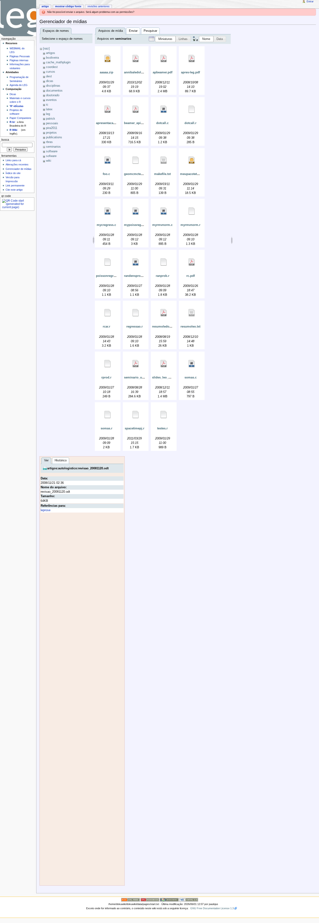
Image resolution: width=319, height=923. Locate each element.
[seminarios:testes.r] (163, 414)
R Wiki (13, 129)
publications (54, 137)
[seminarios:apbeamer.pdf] (163, 58)
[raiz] (46, 48)
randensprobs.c (135, 276)
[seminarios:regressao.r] (135, 312)
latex (49, 109)
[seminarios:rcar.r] (107, 312)
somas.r (106, 428)
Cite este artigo (14, 189)
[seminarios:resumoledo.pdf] (163, 312)
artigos (50, 53)
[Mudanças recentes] (130, 899)
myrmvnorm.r (190, 225)
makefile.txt (162, 174)
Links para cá (13, 160)
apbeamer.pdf (162, 72)
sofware (51, 156)
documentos (54, 90)
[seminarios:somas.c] (191, 363)
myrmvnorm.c (162, 225)
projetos (51, 132)
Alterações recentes (17, 164)
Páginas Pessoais (20, 56)
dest (49, 76)
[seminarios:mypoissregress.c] (135, 211)
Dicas (13, 94)
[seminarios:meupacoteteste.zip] (191, 160)
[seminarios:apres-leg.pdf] (191, 58)
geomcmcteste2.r (136, 174)
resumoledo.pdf (163, 326)
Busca (5, 139)
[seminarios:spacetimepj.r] (135, 414)
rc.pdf (190, 276)
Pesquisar (150, 30)
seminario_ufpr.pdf (137, 377)
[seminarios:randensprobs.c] (135, 262)
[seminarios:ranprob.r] (163, 262)
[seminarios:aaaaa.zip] (107, 58)
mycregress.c (106, 225)
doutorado (52, 95)
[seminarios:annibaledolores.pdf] (135, 58)
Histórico (61, 460)
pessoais (52, 123)
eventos (51, 100)
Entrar (310, 1)
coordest (52, 67)
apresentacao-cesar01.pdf (114, 123)
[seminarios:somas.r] (107, 414)
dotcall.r (190, 123)
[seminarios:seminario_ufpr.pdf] (135, 363)
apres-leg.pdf (190, 72)
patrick (50, 118)
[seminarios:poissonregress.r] (107, 262)
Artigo (45, 6)
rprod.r (106, 377)
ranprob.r (162, 276)
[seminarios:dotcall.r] (191, 109)
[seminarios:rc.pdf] (191, 262)
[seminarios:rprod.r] (107, 363)
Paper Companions (20, 118)
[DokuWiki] (169, 899)
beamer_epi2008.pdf (138, 123)
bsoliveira (52, 57)
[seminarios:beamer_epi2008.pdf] (135, 109)
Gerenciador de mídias (19, 168)
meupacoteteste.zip (194, 174)
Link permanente (15, 185)
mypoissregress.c (137, 225)
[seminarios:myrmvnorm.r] (191, 211)
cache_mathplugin (58, 62)
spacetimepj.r (134, 428)
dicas (49, 81)
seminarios (53, 146)
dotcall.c (162, 123)
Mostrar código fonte (68, 6)
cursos (50, 71)
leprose (45, 510)
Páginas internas (19, 60)
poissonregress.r (108, 276)
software (51, 151)
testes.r (162, 428)
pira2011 (51, 128)
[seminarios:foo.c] (107, 160)
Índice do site (13, 173)
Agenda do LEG (19, 85)
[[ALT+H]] (18, 18)
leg (48, 114)
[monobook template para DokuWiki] (150, 899)
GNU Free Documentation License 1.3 (212, 908)
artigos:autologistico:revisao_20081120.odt (78, 468)
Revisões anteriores (99, 6)
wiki (48, 160)
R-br (12, 122)
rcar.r (106, 326)
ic (47, 104)
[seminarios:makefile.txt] (163, 160)
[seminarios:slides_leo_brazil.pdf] (163, 363)
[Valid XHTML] (188, 899)
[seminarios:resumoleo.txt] (191, 312)
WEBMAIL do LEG (17, 50)
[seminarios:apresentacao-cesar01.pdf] (107, 109)
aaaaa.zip (106, 72)
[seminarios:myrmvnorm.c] (163, 211)
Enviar (133, 30)
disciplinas (53, 85)
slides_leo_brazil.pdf (167, 377)
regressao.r (134, 326)
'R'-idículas (16, 106)
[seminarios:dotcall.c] (163, 109)
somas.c (190, 377)
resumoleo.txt (190, 326)
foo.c (106, 174)
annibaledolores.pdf (138, 72)
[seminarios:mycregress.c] (107, 211)
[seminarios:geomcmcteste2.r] (135, 160)
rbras (49, 142)
